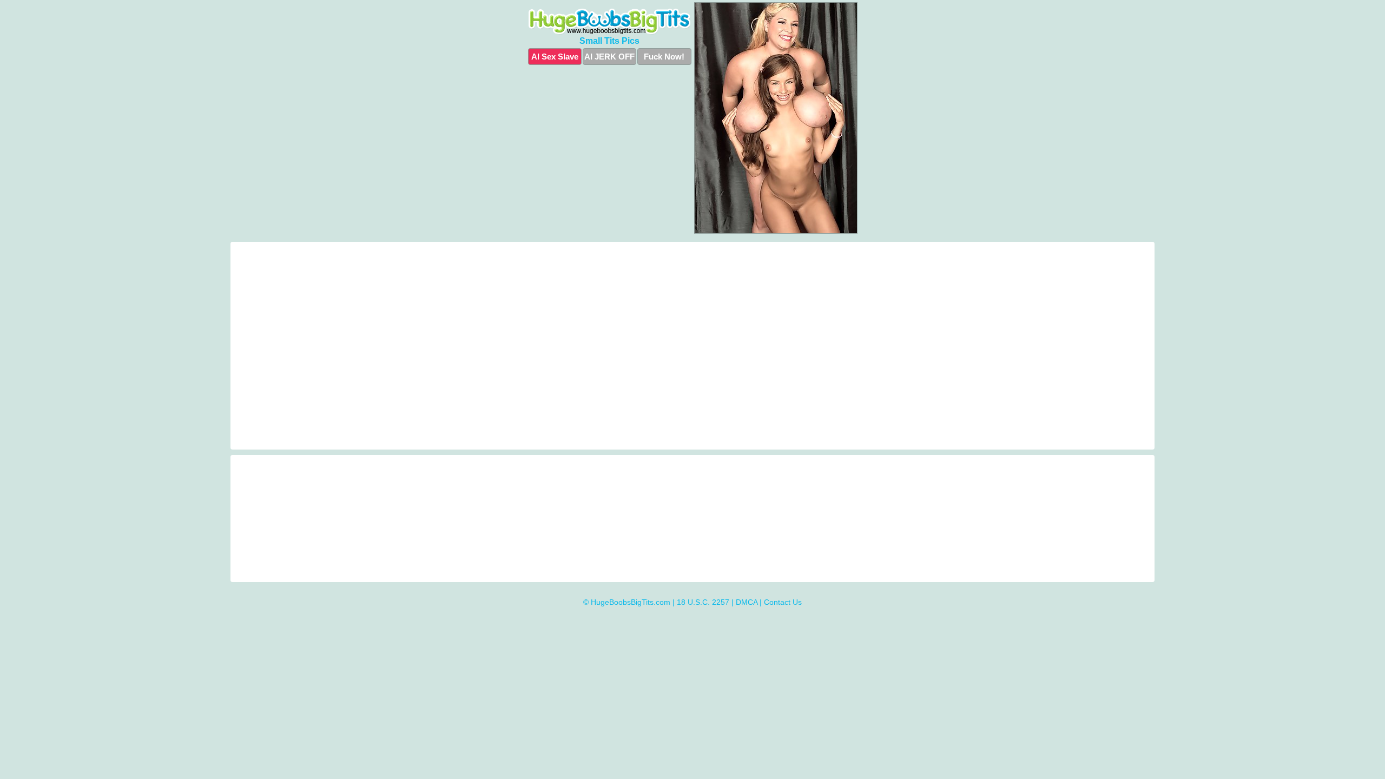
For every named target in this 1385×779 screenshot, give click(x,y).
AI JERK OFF (609, 56)
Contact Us (783, 602)
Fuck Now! (664, 56)
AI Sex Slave (554, 56)
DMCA (746, 602)
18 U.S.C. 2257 (703, 602)
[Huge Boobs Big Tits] (609, 22)
